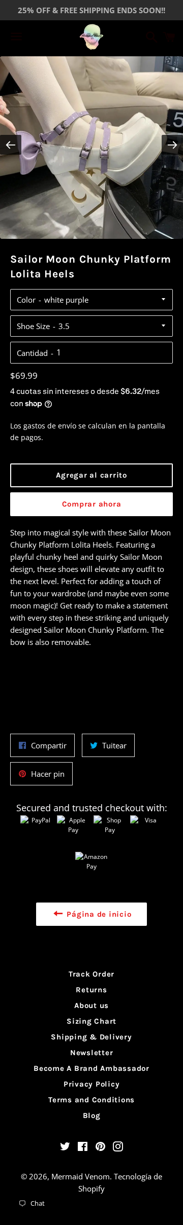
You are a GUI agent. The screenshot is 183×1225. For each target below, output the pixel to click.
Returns (91, 989)
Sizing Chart (91, 1021)
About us (91, 1005)
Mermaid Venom (80, 1176)
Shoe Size (33, 326)
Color (26, 300)
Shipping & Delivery (91, 1036)
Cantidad (32, 353)
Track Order (91, 974)
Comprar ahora (91, 504)
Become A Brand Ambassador (91, 1068)
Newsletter (91, 1052)
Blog (92, 1115)
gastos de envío (49, 425)
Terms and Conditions (91, 1099)
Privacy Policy (92, 1084)
